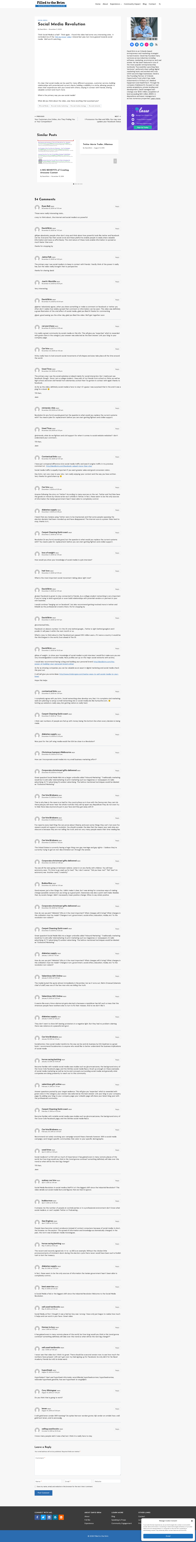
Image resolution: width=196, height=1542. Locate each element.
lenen (44, 1408)
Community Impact (132, 4)
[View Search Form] (159, 4)
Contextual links (49, 456)
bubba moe (47, 1200)
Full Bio (87, 1520)
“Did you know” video (63, 37)
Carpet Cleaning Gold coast (55, 532)
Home (97, 4)
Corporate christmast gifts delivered (59, 770)
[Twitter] (43, 1517)
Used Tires (47, 369)
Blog (145, 4)
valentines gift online (51, 1084)
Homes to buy (48, 1327)
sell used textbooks (51, 1307)
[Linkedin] (49, 1517)
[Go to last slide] (40, 161)
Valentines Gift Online (52, 976)
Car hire (45, 348)
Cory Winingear (49, 1390)
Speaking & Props (118, 1520)
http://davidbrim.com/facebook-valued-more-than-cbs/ (69, 466)
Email (68, 1481)
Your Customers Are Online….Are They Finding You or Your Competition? (55, 119)
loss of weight (48, 552)
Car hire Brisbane (50, 795)
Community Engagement (121, 1523)
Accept (168, 1536)
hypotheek (47, 1370)
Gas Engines (47, 1221)
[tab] (73, 183)
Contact (152, 4)
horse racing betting (51, 1059)
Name (39, 1481)
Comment (40, 1458)
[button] (192, 1521)
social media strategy (78, 106)
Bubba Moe (47, 883)
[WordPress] (55, 1517)
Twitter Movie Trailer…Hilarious (98, 144)
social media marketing (59, 106)
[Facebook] (37, 1517)
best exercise (48, 1286)
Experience (89, 1523)
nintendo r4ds (48, 408)
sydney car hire (49, 1180)
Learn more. (155, 98)
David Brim (43, 29)
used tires (46, 1149)
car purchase (48, 326)
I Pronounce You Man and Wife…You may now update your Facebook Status (103, 119)
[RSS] (61, 1517)
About (105, 4)
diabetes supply (49, 509)
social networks (94, 106)
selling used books (50, 1429)
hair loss (46, 570)
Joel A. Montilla (49, 281)
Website (98, 1481)
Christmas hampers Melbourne (56, 752)
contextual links (49, 691)
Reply (117, 206)
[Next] (115, 161)
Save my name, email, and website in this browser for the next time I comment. (65, 1487)
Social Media (42, 20)
